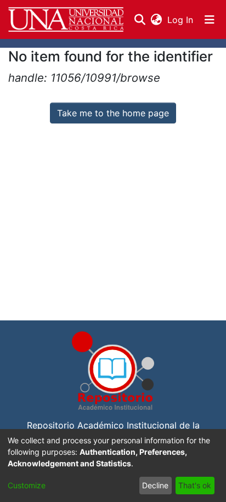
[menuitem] (156, 19)
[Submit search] (139, 19)
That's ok (194, 485)
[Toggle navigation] (209, 19)
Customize (27, 485)
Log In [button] (180, 19)
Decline (155, 485)
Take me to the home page (113, 113)
